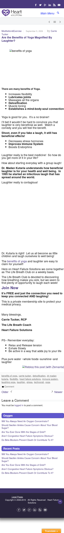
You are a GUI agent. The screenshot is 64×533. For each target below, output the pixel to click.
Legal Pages (17, 496)
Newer (58, 392)
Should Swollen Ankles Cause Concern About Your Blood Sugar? (29, 426)
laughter (21, 382)
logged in (18, 405)
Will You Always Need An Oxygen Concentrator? (25, 421)
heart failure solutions (30, 379)
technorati (39, 382)
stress (29, 382)
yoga (47, 382)
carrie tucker (25, 375)
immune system (50, 379)
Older (5, 392)
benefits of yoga (17, 261)
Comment (9, 386)
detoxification (39, 375)
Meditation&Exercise (12, 30)
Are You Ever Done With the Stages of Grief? (24, 431)
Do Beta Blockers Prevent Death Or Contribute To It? (27, 439)
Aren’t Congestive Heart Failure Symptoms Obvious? (27, 435)
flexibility (14, 379)
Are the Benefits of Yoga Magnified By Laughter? (27, 39)
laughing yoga (8, 382)
